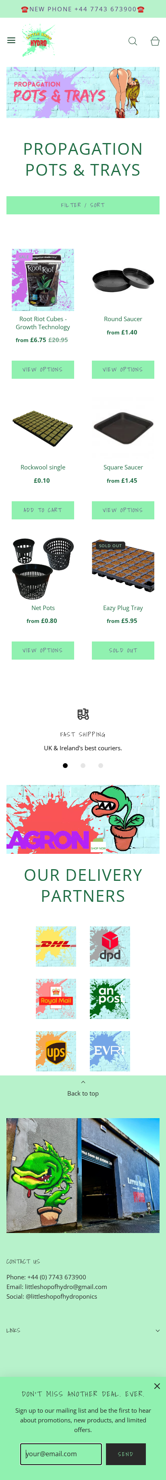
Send (126, 1454)
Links (13, 1330)
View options (43, 369)
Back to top (83, 1093)
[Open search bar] (133, 40)
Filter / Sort (83, 205)
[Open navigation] (11, 40)
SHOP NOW (98, 848)
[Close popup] (157, 1386)
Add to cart (43, 510)
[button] (65, 765)
